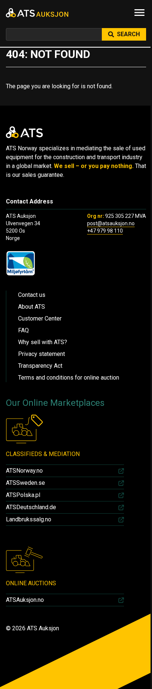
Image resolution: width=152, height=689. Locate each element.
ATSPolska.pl (23, 494)
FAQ (23, 330)
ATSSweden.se (25, 482)
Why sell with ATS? (42, 342)
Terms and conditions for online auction (68, 377)
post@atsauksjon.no (111, 223)
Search (128, 34)
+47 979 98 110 (105, 231)
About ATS (31, 306)
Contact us (31, 294)
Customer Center (40, 318)
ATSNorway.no (24, 470)
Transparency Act (40, 365)
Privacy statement (41, 353)
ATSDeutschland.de (31, 507)
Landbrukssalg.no (28, 519)
